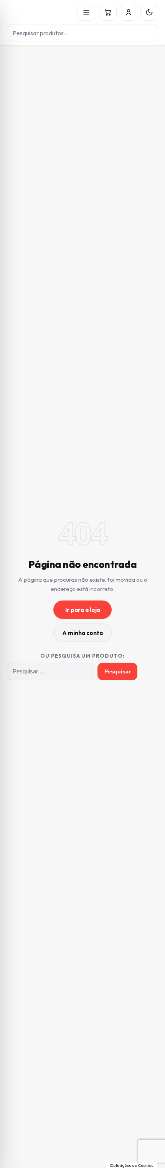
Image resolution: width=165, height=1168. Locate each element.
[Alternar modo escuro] (149, 12)
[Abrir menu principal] (86, 12)
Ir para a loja (82, 610)
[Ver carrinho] (108, 12)
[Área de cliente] (128, 12)
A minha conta (82, 633)
